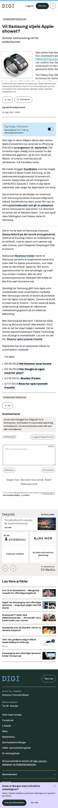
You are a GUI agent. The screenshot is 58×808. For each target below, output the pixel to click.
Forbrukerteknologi (14, 19)
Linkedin (6, 725)
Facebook (7, 720)
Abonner (42, 6)
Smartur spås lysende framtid (24, 339)
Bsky (5, 731)
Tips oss (49, 678)
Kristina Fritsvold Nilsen (15, 695)
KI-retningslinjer (11, 753)
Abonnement (9, 774)
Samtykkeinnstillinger (14, 742)
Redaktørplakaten (26, 764)
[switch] (51, 129)
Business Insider (25, 256)
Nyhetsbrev (8, 737)
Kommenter (25, 99)
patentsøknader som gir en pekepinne (30, 205)
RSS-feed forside (11, 714)
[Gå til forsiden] (8, 6)
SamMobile (30, 169)
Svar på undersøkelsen (14, 803)
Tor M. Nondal (10, 706)
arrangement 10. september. (31, 147)
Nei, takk (34, 803)
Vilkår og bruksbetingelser (16, 748)
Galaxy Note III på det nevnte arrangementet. (29, 234)
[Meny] (53, 6)
